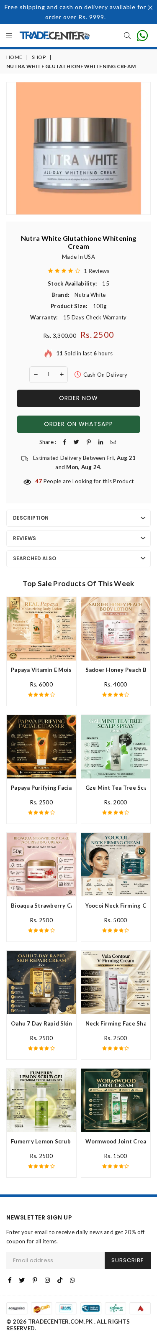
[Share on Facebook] (64, 442)
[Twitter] (22, 1280)
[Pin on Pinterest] (89, 442)
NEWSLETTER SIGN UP (39, 1217)
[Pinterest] (35, 1280)
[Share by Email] (113, 442)
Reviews (24, 538)
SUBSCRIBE (127, 1260)
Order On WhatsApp (78, 424)
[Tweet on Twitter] (76, 442)
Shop (39, 57)
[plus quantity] (61, 374)
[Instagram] (47, 1280)
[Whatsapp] (72, 1280)
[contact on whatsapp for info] (142, 35)
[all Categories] (9, 36)
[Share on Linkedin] (101, 442)
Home (14, 57)
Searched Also (34, 558)
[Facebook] (9, 1280)
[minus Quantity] (35, 374)
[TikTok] (59, 1280)
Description (31, 517)
